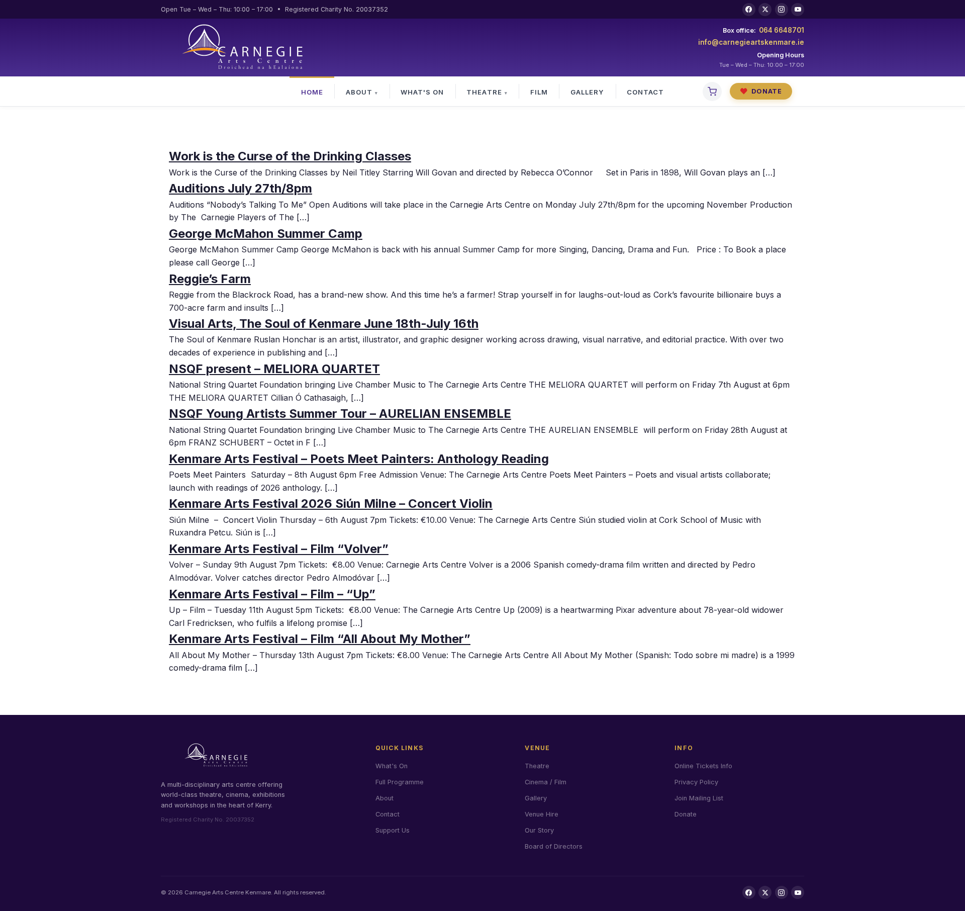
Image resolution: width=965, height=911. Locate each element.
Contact (645, 92)
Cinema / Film (545, 782)
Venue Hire (541, 814)
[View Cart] (712, 91)
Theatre (484, 92)
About (359, 92)
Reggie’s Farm (210, 278)
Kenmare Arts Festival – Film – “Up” (272, 594)
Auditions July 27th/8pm (240, 188)
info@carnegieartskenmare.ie (751, 42)
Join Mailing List (698, 798)
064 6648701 (781, 30)
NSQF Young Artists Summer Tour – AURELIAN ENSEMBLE (340, 413)
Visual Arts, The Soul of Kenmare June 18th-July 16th (323, 323)
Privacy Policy (696, 782)
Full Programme (399, 782)
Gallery (587, 92)
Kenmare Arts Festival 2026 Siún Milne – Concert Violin (331, 503)
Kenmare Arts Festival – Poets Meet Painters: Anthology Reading (359, 458)
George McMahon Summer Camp (265, 233)
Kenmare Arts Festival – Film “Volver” (279, 548)
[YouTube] (797, 9)
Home (312, 92)
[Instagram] (781, 9)
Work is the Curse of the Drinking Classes (290, 156)
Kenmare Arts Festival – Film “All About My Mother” (319, 638)
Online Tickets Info (703, 766)
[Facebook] (748, 9)
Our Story (539, 830)
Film (539, 92)
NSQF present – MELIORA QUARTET (274, 368)
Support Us (392, 830)
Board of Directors (554, 846)
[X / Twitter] (764, 9)
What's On (422, 92)
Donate (761, 91)
